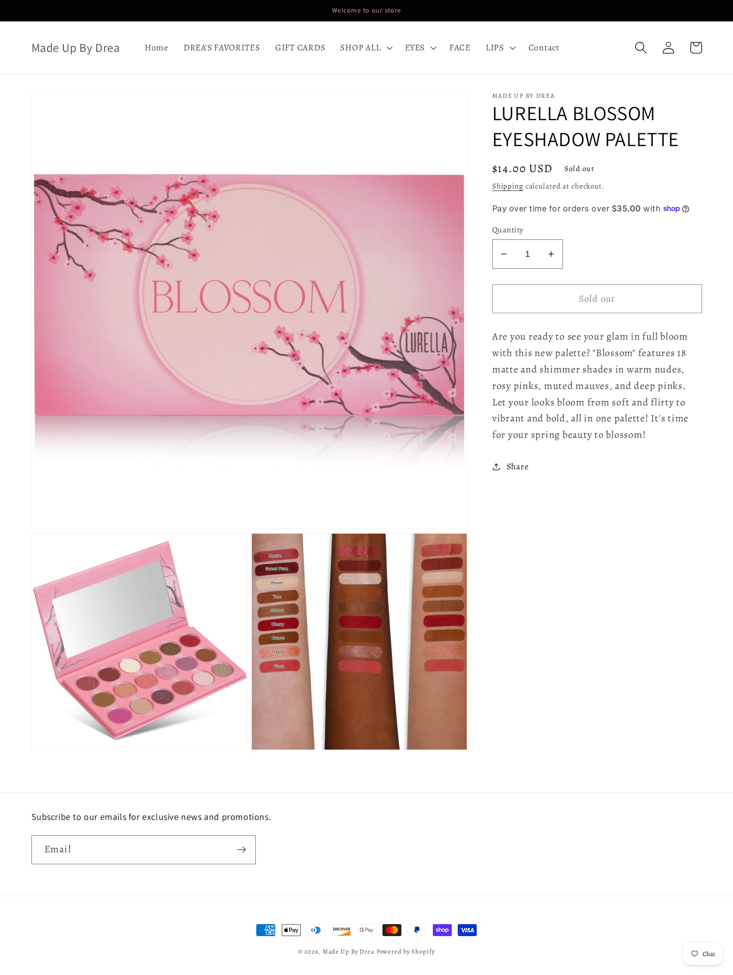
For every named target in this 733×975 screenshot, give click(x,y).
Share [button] (518, 466)
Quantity (508, 229)
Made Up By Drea (348, 951)
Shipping (508, 186)
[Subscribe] (241, 849)
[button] (365, 48)
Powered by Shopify (405, 951)
